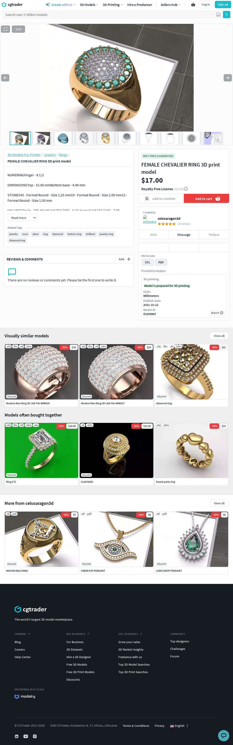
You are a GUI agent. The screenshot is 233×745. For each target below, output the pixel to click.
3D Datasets (74, 649)
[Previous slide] (5, 77)
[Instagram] (35, 736)
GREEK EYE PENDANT (93, 570)
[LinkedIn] (17, 736)
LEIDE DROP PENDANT (169, 570)
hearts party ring (165, 481)
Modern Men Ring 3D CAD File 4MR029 (28, 403)
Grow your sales (129, 642)
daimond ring (164, 403)
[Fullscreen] (5, 29)
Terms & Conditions (136, 726)
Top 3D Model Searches (134, 664)
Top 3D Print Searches (133, 672)
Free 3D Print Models (80, 672)
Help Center (23, 657)
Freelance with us (130, 657)
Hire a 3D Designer (78, 657)
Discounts (73, 679)
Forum (174, 656)
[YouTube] (26, 736)
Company (20, 634)
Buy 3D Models (75, 634)
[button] (218, 14)
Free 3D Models (76, 664)
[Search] (226, 14)
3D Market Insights (130, 649)
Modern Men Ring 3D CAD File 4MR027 (102, 403)
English (177, 726)
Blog (18, 642)
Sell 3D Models (128, 634)
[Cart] (193, 4)
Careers (20, 649)
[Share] (214, 247)
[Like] (154, 247)
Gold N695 (87, 481)
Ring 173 (11, 481)
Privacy (160, 726)
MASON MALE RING (17, 570)
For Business (75, 642)
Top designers (179, 641)
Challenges (177, 649)
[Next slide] (228, 77)
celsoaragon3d (169, 218)
